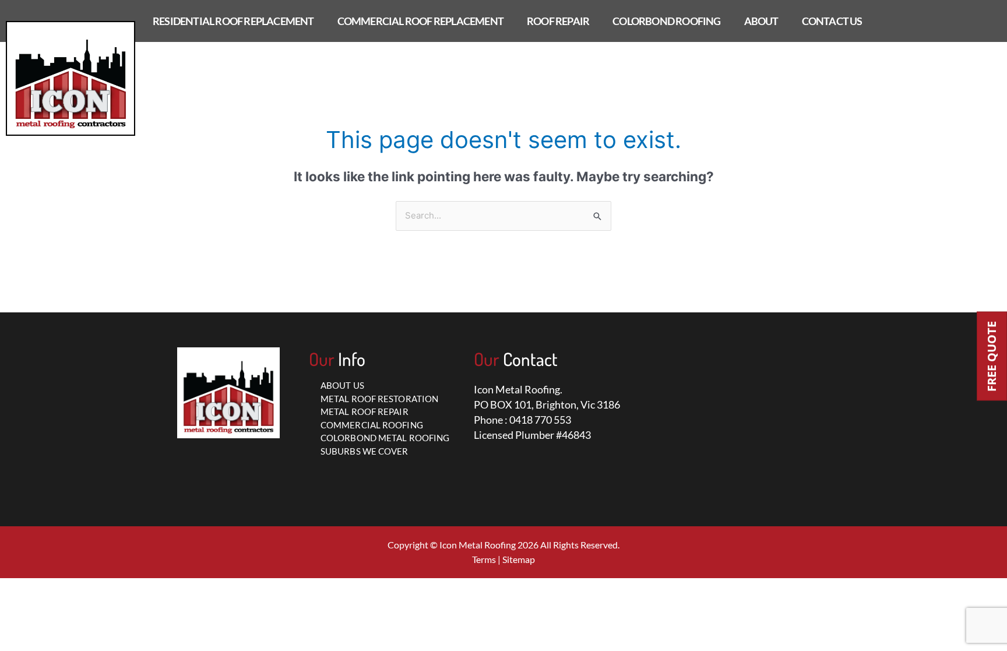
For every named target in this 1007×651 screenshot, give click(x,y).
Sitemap (518, 559)
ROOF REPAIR (558, 21)
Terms (484, 559)
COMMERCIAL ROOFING (372, 425)
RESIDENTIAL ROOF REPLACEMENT (233, 21)
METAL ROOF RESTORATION (379, 398)
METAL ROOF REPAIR (365, 411)
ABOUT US (342, 385)
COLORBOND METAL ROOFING (385, 437)
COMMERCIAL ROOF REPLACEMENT (420, 21)
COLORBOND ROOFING (666, 21)
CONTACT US (832, 21)
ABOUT (761, 21)
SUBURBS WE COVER (365, 451)
